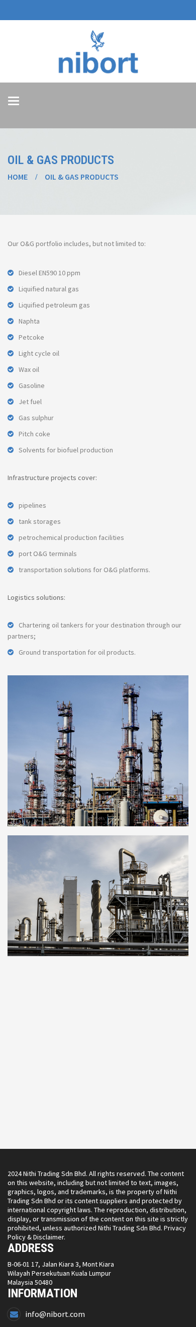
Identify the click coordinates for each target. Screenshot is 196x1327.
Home (18, 177)
